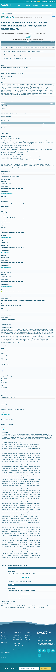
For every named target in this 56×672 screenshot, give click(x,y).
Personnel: (3, 401)
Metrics (3, 655)
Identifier (3, 65)
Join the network (18, 639)
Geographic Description (7, 327)
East (2, 358)
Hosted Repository (4, 641)
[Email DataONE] (48, 651)
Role (2, 308)
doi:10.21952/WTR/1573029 (7, 17)
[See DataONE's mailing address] (39, 655)
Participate (16, 635)
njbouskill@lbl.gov (6, 267)
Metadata (9, 13)
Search (4, 13)
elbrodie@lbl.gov (6, 208)
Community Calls (18, 645)
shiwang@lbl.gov (6, 237)
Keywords (3, 99)
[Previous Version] (2, 19)
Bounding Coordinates (6, 346)
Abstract (3, 82)
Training (27, 637)
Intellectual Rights (6, 603)
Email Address (5, 191)
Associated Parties (6, 296)
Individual (3, 181)
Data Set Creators (5, 179)
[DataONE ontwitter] (39, 651)
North (2, 348)
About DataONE (5, 652)
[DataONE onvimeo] (44, 651)
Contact (3, 657)
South (2, 353)
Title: (2, 395)
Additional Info (4, 133)
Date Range (4, 378)
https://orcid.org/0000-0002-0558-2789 (13, 291)
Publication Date (5, 171)
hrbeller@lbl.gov (5, 222)
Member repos (17, 637)
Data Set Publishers (6, 315)
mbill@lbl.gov (5, 252)
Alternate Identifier (6, 71)
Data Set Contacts (6, 272)
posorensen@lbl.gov (7, 193)
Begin (2, 380)
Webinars (27, 639)
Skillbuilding (28, 635)
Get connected (45, 668)
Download (24, 577)
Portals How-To (29, 642)
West (2, 363)
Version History (8, 19)
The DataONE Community (17, 642)
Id (1, 289)
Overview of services (4, 635)
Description (5, 432)
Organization (4, 186)
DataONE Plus (5, 639)
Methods (3, 427)
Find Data (18, 650)
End (2, 385)
